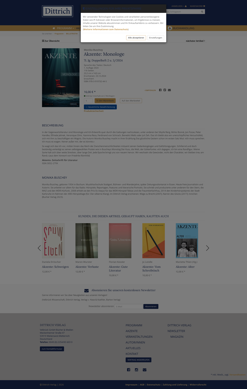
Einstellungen (155, 37)
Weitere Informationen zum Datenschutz (105, 29)
